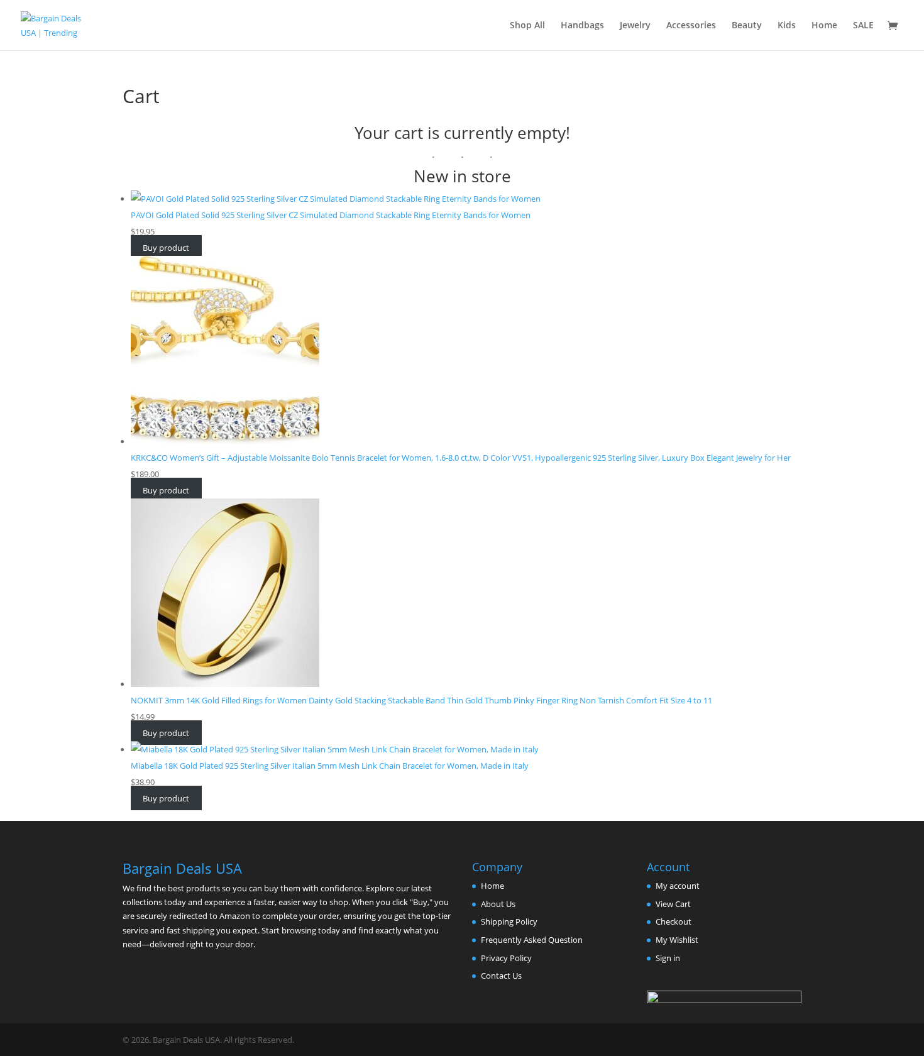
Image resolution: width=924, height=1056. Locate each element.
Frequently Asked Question (532, 939)
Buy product (166, 247)
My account (678, 885)
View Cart (673, 904)
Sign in (668, 958)
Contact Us (501, 975)
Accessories (691, 26)
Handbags (582, 26)
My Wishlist (677, 939)
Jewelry (635, 26)
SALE (863, 26)
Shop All (527, 26)
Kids (787, 26)
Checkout (673, 921)
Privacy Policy (506, 958)
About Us (498, 904)
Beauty (747, 26)
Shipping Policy (509, 921)
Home (824, 26)
